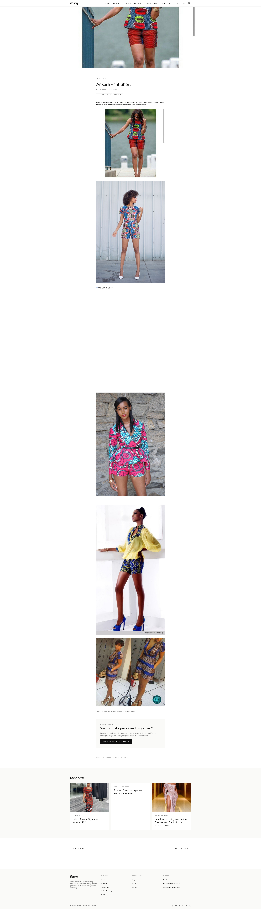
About (116, 3)
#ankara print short (117, 711)
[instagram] (173, 906)
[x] (190, 906)
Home (107, 3)
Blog (171, 3)
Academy (138, 3)
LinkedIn (119, 757)
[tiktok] (183, 906)
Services (127, 3)
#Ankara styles (130, 711)
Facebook (109, 757)
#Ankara (107, 711)
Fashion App (151, 3)
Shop (163, 3)
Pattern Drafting (106, 891)
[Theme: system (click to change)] (189, 3)
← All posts (78, 848)
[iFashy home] (74, 3)
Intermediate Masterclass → (172, 887)
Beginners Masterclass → (171, 883)
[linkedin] (186, 906)
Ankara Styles (104, 94)
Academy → (167, 880)
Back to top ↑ (181, 848)
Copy (126, 757)
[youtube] (176, 906)
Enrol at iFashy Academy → (116, 741)
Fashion (117, 94)
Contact (181, 3)
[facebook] (179, 906)
